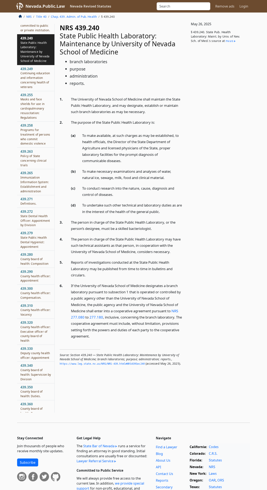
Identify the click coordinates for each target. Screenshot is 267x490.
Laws (213, 473)
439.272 (35, 218)
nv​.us (229, 41)
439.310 (35, 310)
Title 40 (41, 17)
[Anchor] (148, 111)
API (158, 467)
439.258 (35, 134)
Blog (159, 453)
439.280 (34, 259)
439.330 (35, 353)
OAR (212, 480)
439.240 (34, 49)
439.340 (35, 372)
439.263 (33, 158)
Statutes (215, 460)
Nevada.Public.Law (45, 6)
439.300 (35, 293)
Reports (162, 480)
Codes (214, 447)
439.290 (35, 276)
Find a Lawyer (166, 447)
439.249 (35, 78)
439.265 (34, 182)
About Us (163, 460)
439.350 (31, 391)
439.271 (28, 201)
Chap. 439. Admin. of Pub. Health (74, 17)
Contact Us (164, 473)
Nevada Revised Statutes (90, 6)
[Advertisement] (218, 115)
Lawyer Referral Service (95, 461)
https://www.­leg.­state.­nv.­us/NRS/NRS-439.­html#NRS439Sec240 (102, 363)
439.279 (33, 240)
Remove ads (224, 6)
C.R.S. (213, 453)
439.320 (35, 331)
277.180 (96, 317)
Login (243, 6)
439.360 (31, 408)
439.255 (32, 106)
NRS (28, 17)
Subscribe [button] (27, 462)
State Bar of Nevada (99, 446)
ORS (220, 480)
